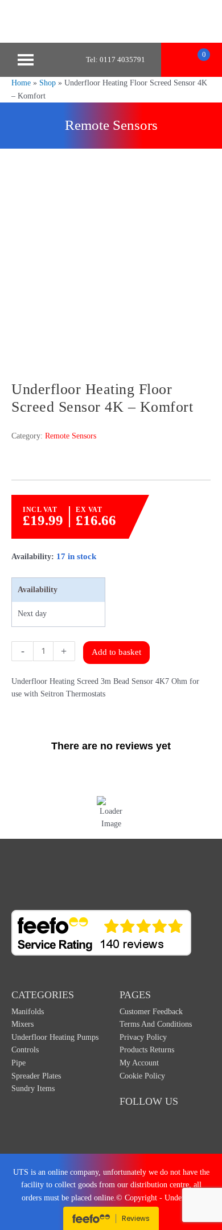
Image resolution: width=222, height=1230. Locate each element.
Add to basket (116, 652)
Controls (25, 1050)
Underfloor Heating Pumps (54, 1037)
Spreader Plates (36, 1076)
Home (21, 83)
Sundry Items (33, 1088)
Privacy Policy (143, 1037)
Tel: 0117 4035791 (115, 59)
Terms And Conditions (156, 1024)
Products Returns (147, 1050)
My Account (139, 1063)
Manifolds (27, 1011)
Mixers (22, 1024)
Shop (47, 83)
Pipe (18, 1063)
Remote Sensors (111, 125)
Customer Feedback (151, 1011)
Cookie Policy (142, 1076)
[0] (191, 59)
